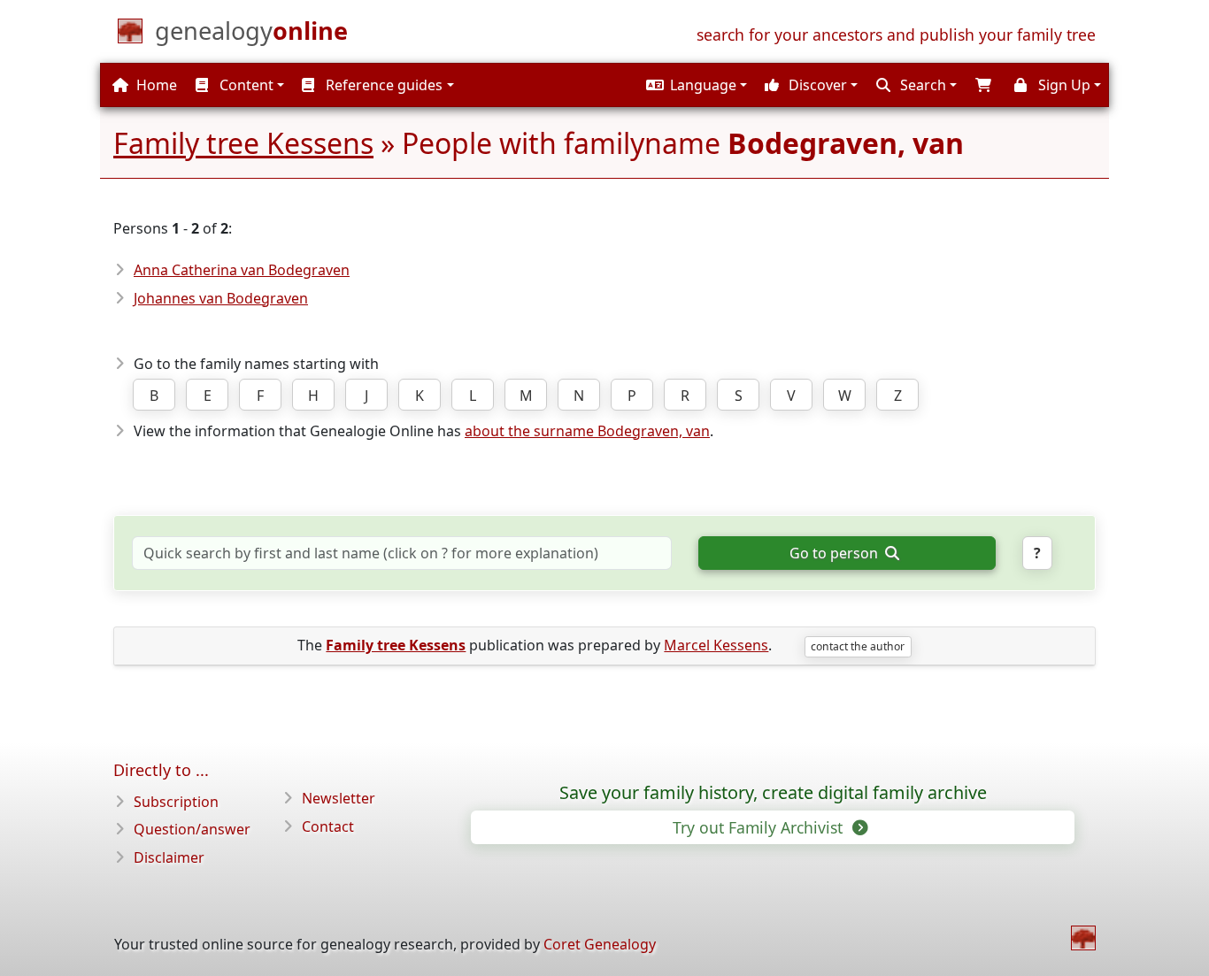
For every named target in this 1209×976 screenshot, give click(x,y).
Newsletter (338, 798)
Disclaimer (169, 857)
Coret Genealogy (599, 944)
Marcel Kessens (716, 645)
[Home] (1083, 938)
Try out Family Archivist (760, 827)
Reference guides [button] (382, 85)
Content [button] (244, 85)
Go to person (835, 553)
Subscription (176, 801)
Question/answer (192, 829)
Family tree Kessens (243, 143)
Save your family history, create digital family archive (773, 792)
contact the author (858, 646)
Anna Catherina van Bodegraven (242, 270)
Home (155, 85)
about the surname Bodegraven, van (587, 431)
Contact (328, 826)
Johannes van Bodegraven (221, 298)
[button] (694, 85)
